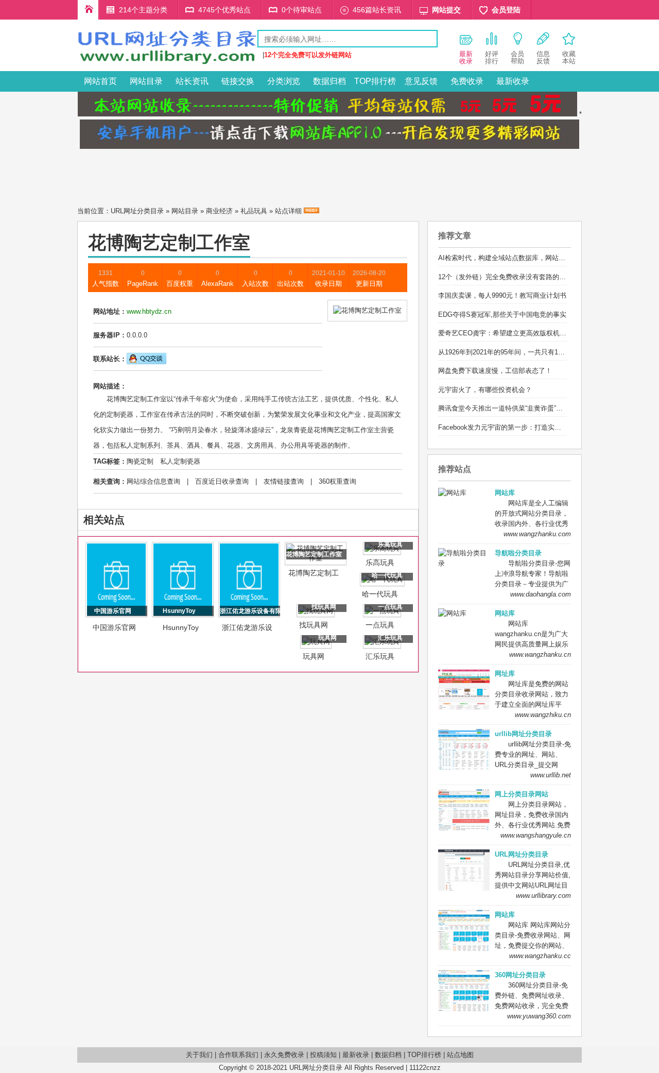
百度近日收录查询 (222, 481)
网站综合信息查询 (153, 481)
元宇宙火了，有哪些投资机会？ (485, 390)
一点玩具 (380, 625)
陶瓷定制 (140, 461)
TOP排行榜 (375, 81)
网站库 (505, 493)
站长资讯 (192, 81)
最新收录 (512, 81)
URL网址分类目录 (137, 211)
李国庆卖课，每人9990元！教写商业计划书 (502, 295)
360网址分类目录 (520, 975)
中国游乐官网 (114, 627)
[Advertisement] (329, 174)
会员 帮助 (517, 57)
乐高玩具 (380, 562)
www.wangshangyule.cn (535, 835)
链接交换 (237, 81)
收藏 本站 (569, 57)
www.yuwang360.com (539, 1016)
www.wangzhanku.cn (540, 654)
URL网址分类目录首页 (88, 10)
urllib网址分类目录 (523, 734)
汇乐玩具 (380, 656)
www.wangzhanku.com (537, 534)
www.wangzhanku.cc (540, 956)
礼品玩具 (253, 211)
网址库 (505, 673)
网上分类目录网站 (521, 794)
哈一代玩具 (380, 594)
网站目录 (146, 81)
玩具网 (313, 656)
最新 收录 (466, 57)
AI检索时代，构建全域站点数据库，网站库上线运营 (515, 258)
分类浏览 (283, 81)
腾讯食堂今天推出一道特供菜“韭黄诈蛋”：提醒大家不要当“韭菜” (532, 408)
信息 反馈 (543, 57)
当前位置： (94, 211)
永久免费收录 (284, 1055)
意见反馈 (421, 81)
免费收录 (466, 81)
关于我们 (199, 1055)
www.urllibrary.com (543, 895)
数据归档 (329, 81)
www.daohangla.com (540, 594)
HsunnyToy (181, 627)
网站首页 (100, 81)
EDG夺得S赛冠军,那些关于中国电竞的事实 (502, 314)
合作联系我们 (238, 1055)
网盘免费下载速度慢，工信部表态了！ (495, 370)
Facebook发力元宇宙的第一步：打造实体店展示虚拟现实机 (526, 427)
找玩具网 (313, 625)
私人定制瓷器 (180, 461)
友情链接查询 (284, 481)
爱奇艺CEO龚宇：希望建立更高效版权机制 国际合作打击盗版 (530, 333)
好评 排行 (491, 57)
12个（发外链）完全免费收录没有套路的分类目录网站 (518, 277)
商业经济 (219, 211)
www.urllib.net (550, 775)
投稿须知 (323, 1055)
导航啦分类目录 (518, 553)
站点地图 (460, 1055)
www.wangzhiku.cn (543, 715)
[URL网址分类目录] (167, 63)
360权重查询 (337, 481)
